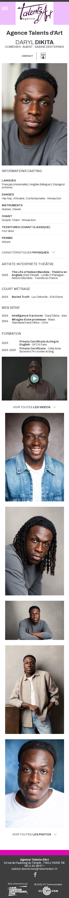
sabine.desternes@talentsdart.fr (35, 868)
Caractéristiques (25, 252)
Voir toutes (31, 407)
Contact (27, 56)
